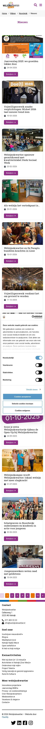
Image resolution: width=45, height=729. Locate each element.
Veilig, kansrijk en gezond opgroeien (17, 671)
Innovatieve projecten (11, 685)
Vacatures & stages (10, 699)
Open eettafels (8, 646)
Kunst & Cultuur (8, 674)
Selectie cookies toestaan (22, 404)
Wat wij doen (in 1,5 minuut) (13, 660)
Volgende (43, 595)
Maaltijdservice (8, 640)
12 (38, 595)
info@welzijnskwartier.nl (15, 623)
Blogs (4, 637)
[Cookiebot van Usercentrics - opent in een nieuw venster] (32, 316)
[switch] (38, 365)
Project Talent (7, 668)
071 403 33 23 (11, 620)
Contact (5, 702)
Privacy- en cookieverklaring (14, 691)
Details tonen (32, 389)
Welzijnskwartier (11, 5)
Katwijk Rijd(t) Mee (10, 643)
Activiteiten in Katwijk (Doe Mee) (15, 662)
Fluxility (5, 717)
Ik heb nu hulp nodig (10, 648)
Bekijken (10, 74)
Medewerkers (8, 697)
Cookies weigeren (22, 411)
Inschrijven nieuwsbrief (11, 634)
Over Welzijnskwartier (11, 694)
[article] (22, 57)
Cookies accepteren (22, 397)
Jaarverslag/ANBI (9, 688)
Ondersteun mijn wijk (10, 665)
